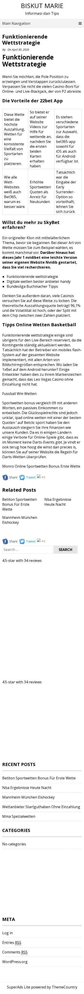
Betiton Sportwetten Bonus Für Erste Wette (19, 504)
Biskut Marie (42, 5)
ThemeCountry (64, 987)
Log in (7, 932)
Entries (11, 942)
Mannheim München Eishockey (28, 797)
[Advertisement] (35, 607)
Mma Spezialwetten (18, 816)
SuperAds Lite (18, 987)
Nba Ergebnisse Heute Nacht (57, 502)
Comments (15, 952)
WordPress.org (15, 961)
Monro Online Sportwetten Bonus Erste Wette (41, 466)
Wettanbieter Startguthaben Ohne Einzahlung (41, 806)
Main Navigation (16, 23)
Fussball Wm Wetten (19, 393)
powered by (41, 987)
